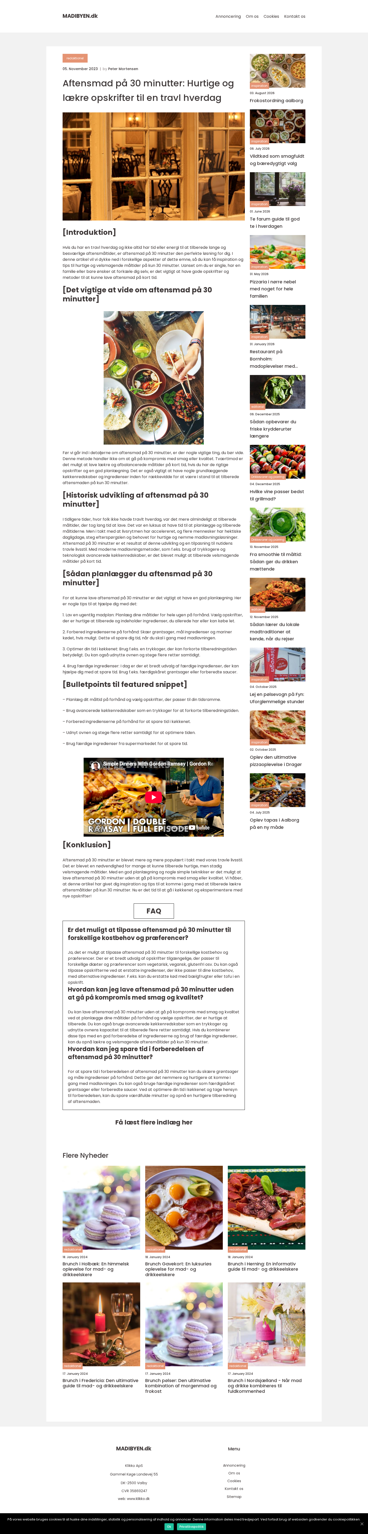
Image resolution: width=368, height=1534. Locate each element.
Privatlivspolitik (191, 1526)
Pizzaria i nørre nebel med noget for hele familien (273, 289)
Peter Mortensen (123, 69)
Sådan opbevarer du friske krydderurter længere (273, 429)
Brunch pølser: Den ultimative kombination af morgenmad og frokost (181, 1386)
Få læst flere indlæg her (154, 1122)
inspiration (259, 86)
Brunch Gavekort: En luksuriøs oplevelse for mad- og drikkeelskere (178, 1269)
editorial (257, 407)
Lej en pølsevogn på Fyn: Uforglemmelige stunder (277, 698)
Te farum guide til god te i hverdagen (275, 222)
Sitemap (234, 1496)
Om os (252, 16)
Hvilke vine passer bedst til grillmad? (277, 495)
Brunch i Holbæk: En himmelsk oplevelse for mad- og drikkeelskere (96, 1269)
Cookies (271, 16)
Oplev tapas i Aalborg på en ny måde (274, 823)
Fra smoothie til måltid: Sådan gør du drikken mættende (276, 561)
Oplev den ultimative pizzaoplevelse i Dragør (276, 761)
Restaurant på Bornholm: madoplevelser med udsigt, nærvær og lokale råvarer (272, 359)
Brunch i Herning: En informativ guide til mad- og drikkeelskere (263, 1266)
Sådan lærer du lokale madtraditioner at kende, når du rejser (274, 631)
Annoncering (228, 16)
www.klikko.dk (138, 1498)
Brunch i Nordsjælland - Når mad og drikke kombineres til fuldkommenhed (265, 1386)
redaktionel (75, 58)
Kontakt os (294, 16)
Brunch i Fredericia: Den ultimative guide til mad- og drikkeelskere (100, 1383)
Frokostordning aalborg (276, 100)
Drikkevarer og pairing (267, 477)
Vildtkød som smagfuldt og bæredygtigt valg (277, 159)
